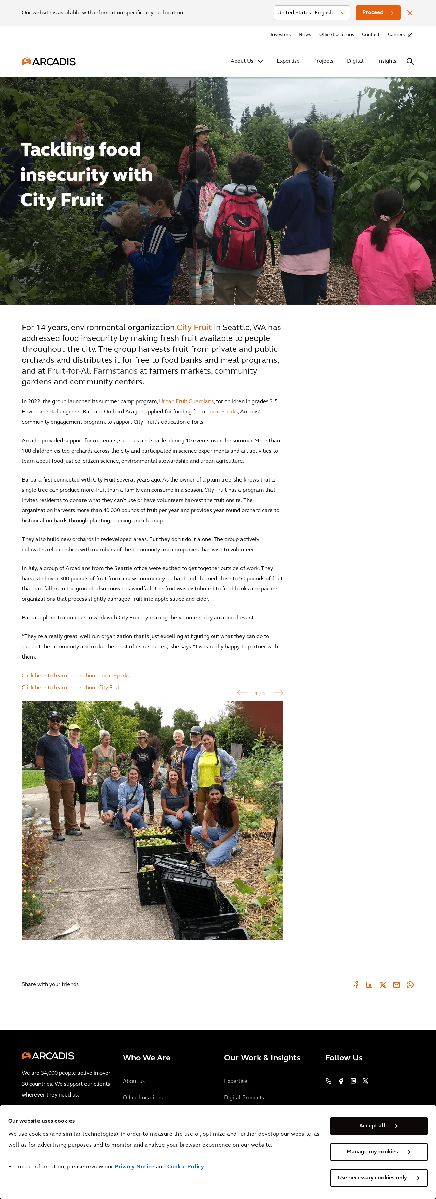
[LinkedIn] (369, 985)
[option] (218, 188)
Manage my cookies (372, 1152)
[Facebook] (356, 985)
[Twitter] (383, 985)
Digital (355, 61)
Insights (386, 61)
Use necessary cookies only (372, 1178)
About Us (242, 61)
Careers (396, 34)
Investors (281, 34)
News (305, 34)
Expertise (288, 61)
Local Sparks (222, 412)
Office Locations (336, 34)
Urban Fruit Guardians (186, 402)
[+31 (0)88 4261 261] (328, 1080)
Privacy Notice (134, 1167)
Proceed (373, 12)
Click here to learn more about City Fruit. (72, 688)
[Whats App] (410, 985)
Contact (371, 34)
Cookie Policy (185, 1167)
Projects (323, 61)
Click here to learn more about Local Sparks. (76, 676)
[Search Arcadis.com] (410, 61)
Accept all (372, 1126)
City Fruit (194, 328)
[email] (396, 985)
